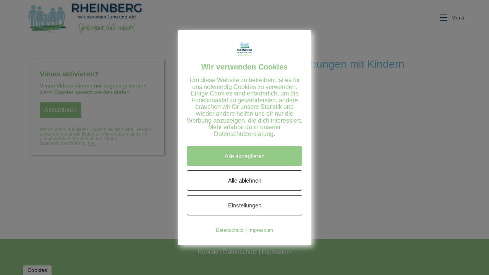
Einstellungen (244, 205)
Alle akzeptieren (244, 156)
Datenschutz (230, 230)
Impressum (260, 230)
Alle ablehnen (244, 180)
